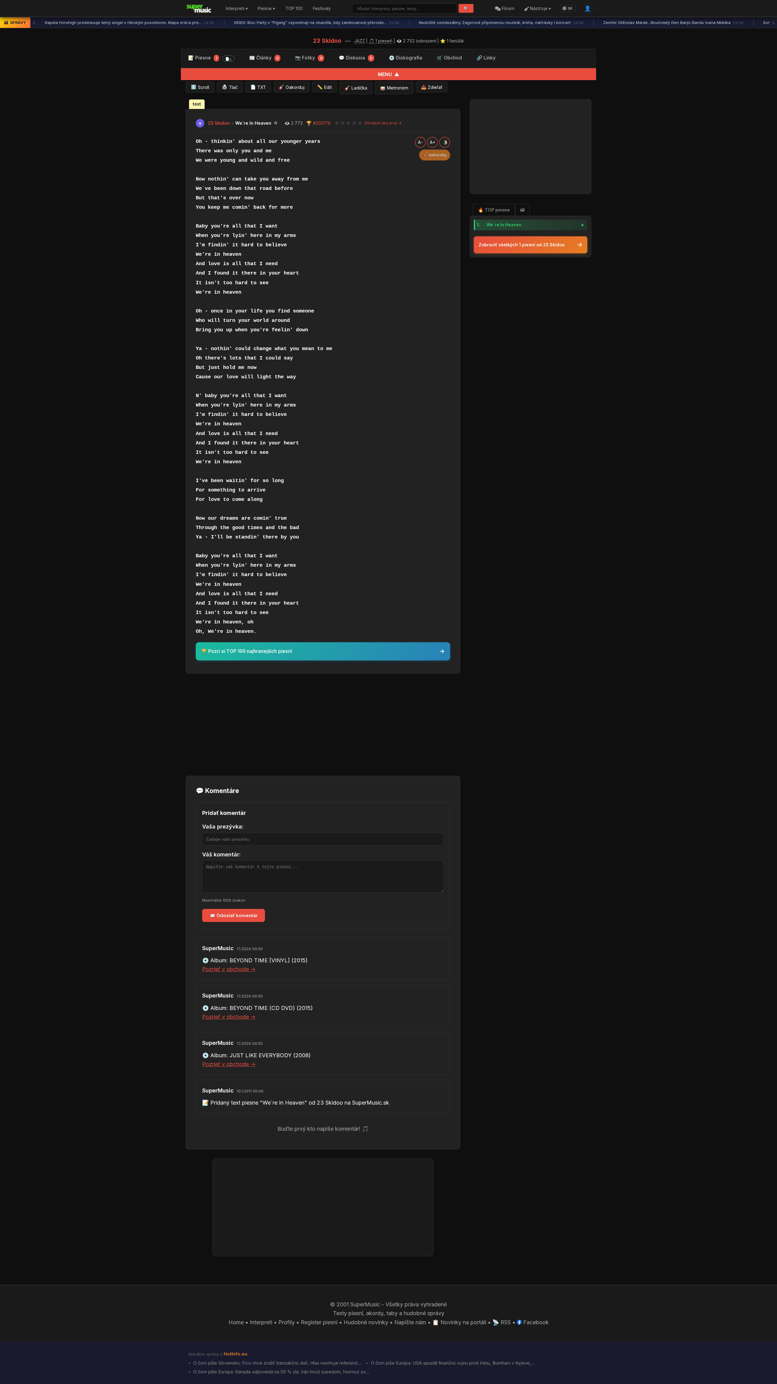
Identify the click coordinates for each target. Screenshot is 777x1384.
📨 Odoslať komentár (233, 915)
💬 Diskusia (355, 58)
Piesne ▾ (266, 8)
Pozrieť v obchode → (229, 969)
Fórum (507, 8)
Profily (286, 1322)
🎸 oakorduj (434, 155)
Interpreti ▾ (237, 8)
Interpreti (261, 1322)
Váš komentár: (221, 854)
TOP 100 (294, 8)
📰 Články (264, 58)
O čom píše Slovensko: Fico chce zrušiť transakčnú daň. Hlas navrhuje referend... (276, 1363)
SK (570, 8)
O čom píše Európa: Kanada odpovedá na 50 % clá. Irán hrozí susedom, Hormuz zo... (280, 1372)
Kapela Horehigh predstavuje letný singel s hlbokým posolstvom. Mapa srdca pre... (130, 22)
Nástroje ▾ (540, 8)
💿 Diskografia (405, 58)
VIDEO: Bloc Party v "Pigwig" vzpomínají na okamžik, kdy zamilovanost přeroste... (317, 22)
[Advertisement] (322, 723)
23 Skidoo (327, 40)
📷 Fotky (308, 58)
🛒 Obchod (449, 58)
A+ (433, 142)
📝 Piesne (209, 58)
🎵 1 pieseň (380, 40)
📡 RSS (501, 1322)
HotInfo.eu (235, 1354)
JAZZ (359, 40)
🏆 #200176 (318, 123)
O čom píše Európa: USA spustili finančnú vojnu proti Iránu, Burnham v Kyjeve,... (452, 1363)
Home (236, 1322)
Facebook (535, 1322)
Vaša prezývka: (222, 826)
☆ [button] (336, 123)
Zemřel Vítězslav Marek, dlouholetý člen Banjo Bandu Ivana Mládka (673, 22)
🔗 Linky (486, 58)
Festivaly (322, 8)
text (197, 104)
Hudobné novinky (366, 1322)
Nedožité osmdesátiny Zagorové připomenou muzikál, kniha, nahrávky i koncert (501, 22)
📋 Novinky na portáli (459, 1322)
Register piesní (319, 1322)
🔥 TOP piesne (494, 209)
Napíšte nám (410, 1322)
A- (420, 142)
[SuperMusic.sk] (199, 8)
